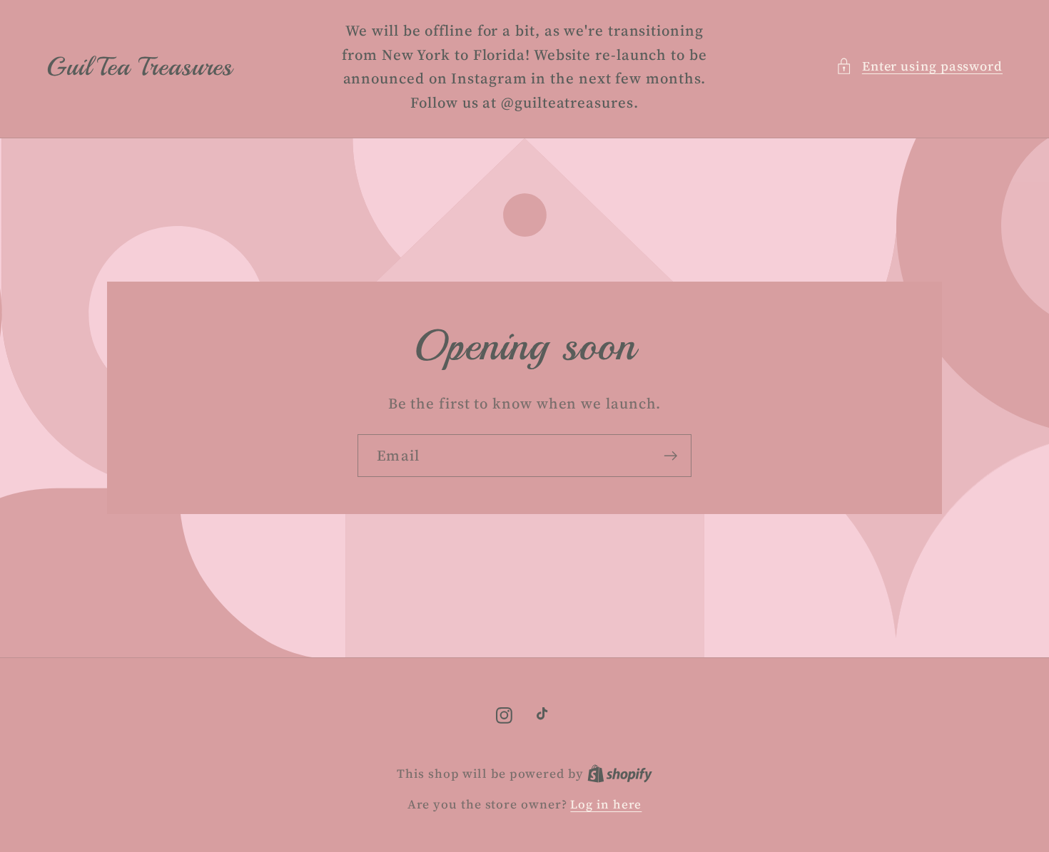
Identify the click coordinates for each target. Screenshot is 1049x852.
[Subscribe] (670, 456)
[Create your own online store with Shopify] (619, 773)
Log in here (606, 804)
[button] (919, 66)
